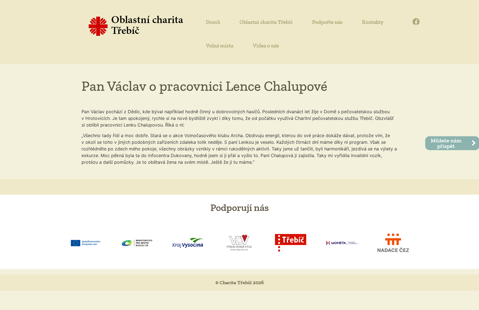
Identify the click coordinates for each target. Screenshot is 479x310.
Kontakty (372, 22)
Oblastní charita (147, 20)
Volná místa (219, 45)
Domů (213, 22)
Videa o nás (266, 45)
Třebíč (125, 31)
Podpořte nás (327, 22)
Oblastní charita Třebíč (266, 22)
